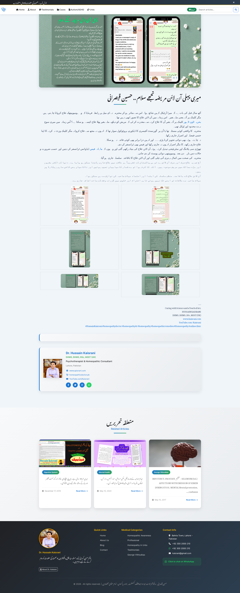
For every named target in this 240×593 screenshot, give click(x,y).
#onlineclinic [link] (195, 325)
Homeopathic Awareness (139, 535)
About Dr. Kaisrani (49, 569)
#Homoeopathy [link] (181, 325)
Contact (104, 550)
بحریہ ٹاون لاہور (192, 122)
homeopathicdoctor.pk (79, 375)
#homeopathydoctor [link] (112, 325)
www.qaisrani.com (77, 370)
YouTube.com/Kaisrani (79, 379)
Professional (133, 540)
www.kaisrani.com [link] (192, 318)
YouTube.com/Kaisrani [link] (190, 322)
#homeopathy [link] (144, 325)
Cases (63, 9)
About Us (104, 540)
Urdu (92, 9)
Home (21, 9)
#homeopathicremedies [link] (162, 325)
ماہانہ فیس (96, 149)
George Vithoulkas (136, 554)
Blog (102, 545)
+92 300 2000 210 (181, 548)
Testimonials (48, 9)
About (33, 9)
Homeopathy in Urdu (137, 545)
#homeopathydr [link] (129, 325)
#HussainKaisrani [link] (93, 325)
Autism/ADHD (77, 9)
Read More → (82, 491)
